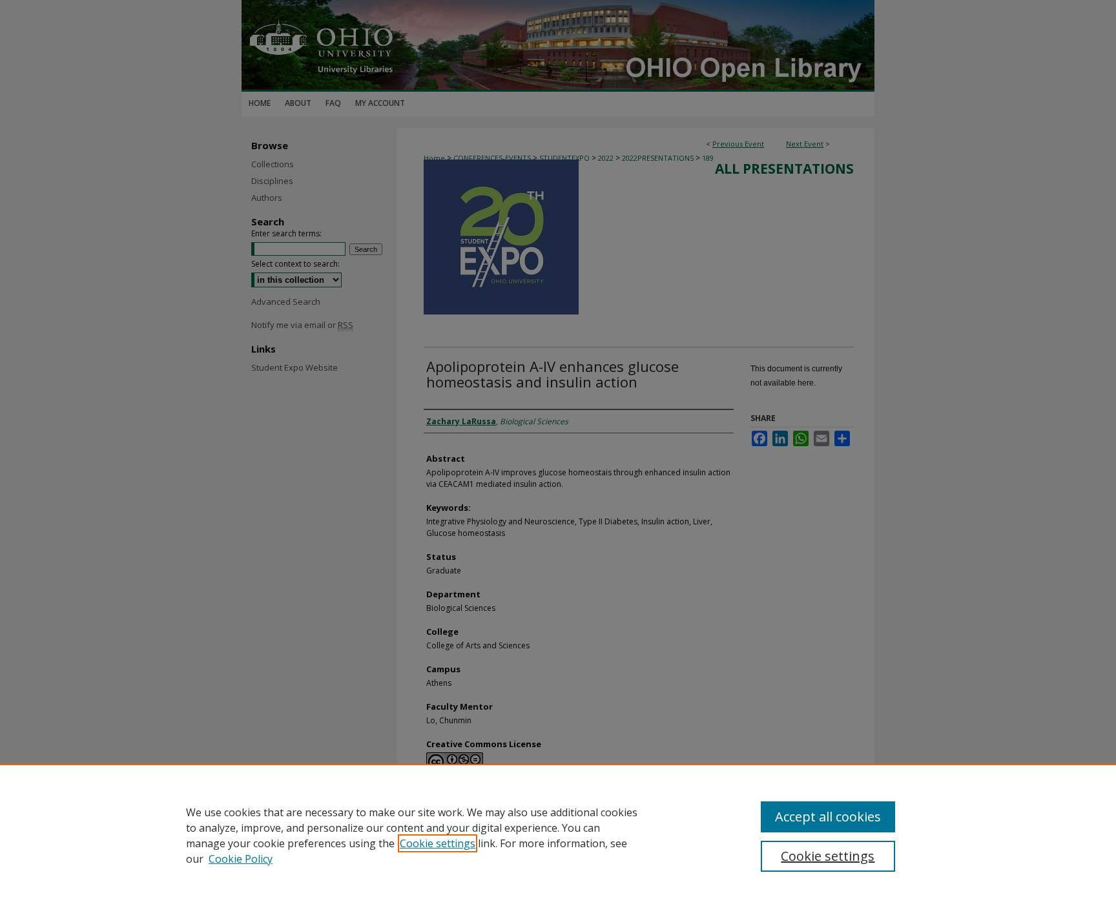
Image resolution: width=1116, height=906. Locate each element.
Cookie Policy (241, 859)
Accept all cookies (828, 816)
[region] (558, 835)
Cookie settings (437, 843)
